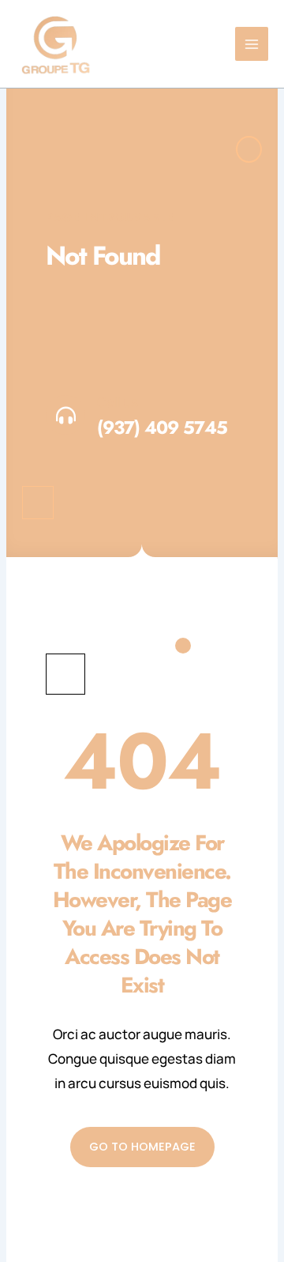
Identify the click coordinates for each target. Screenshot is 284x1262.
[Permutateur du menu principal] (252, 44)
